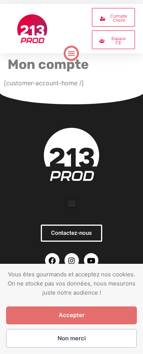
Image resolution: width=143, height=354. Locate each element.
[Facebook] (52, 260)
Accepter (72, 315)
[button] (71, 53)
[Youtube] (91, 260)
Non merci (72, 338)
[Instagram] (71, 260)
